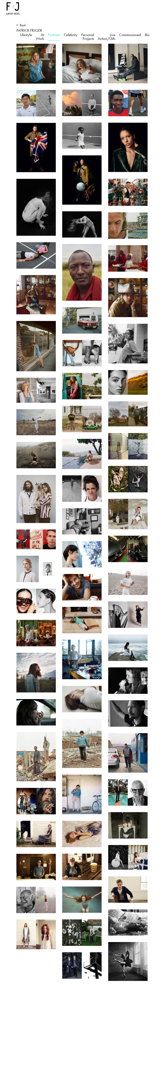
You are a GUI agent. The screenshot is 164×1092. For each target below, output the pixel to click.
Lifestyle (26, 34)
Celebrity (70, 34)
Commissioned (130, 34)
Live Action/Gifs (106, 36)
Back (23, 25)
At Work (40, 36)
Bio (147, 34)
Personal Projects (87, 36)
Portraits (54, 34)
